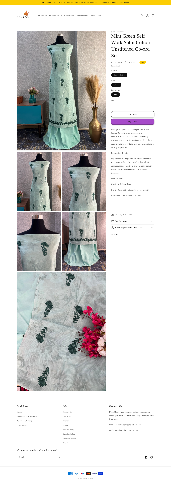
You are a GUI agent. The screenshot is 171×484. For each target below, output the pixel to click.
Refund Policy (68, 429)
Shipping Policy (69, 434)
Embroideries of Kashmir (27, 416)
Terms (65, 425)
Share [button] (116, 234)
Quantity (114, 100)
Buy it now (132, 121)
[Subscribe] (59, 457)
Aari (115, 94)
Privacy (66, 421)
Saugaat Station (88, 478)
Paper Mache (22, 425)
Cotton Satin (119, 75)
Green (116, 84)
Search (19, 412)
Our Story (66, 416)
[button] (41, 15)
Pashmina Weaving (24, 421)
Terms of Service (69, 438)
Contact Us (67, 412)
